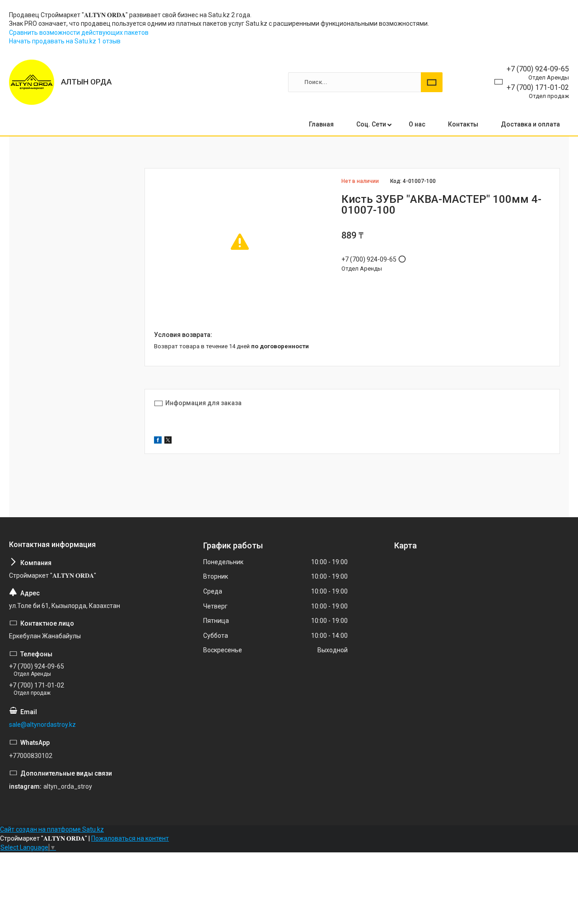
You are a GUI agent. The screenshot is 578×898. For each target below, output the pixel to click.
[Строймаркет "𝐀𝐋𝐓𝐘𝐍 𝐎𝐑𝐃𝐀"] (31, 82)
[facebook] (158, 441)
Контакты (463, 124)
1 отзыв (109, 41)
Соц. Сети (371, 124)
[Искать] (432, 82)
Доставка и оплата (530, 124)
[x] (168, 441)
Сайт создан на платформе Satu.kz (52, 829)
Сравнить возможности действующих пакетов (79, 32)
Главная (321, 124)
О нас (417, 124)
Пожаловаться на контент (130, 838)
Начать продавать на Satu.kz (53, 41)
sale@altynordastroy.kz (42, 724)
